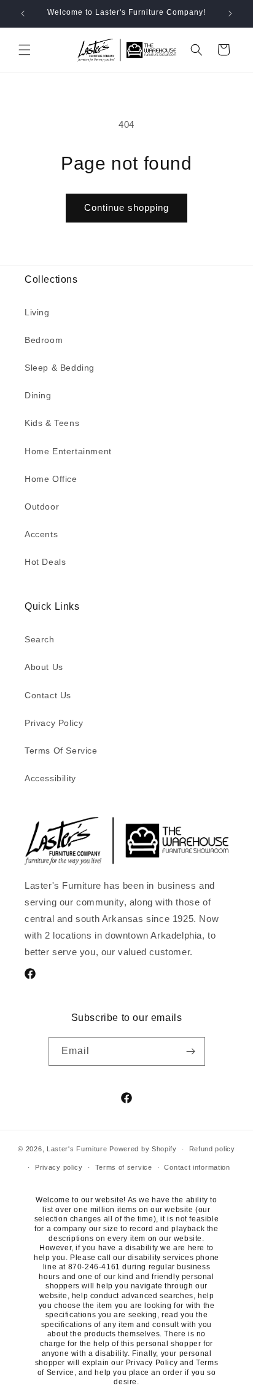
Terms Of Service (61, 750)
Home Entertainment (68, 451)
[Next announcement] (230, 13)
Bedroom (44, 340)
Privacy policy (59, 1167)
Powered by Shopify (143, 1149)
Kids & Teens (52, 423)
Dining (38, 395)
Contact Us (48, 695)
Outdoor (42, 506)
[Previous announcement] (22, 13)
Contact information (197, 1167)
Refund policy (212, 1149)
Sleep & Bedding (60, 367)
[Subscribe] (190, 1051)
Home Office (51, 479)
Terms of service (123, 1167)
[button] (24, 49)
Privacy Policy (54, 723)
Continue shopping (126, 207)
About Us (44, 667)
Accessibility (50, 778)
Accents (41, 534)
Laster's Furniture (77, 1149)
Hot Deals (45, 562)
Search (40, 639)
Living (37, 312)
